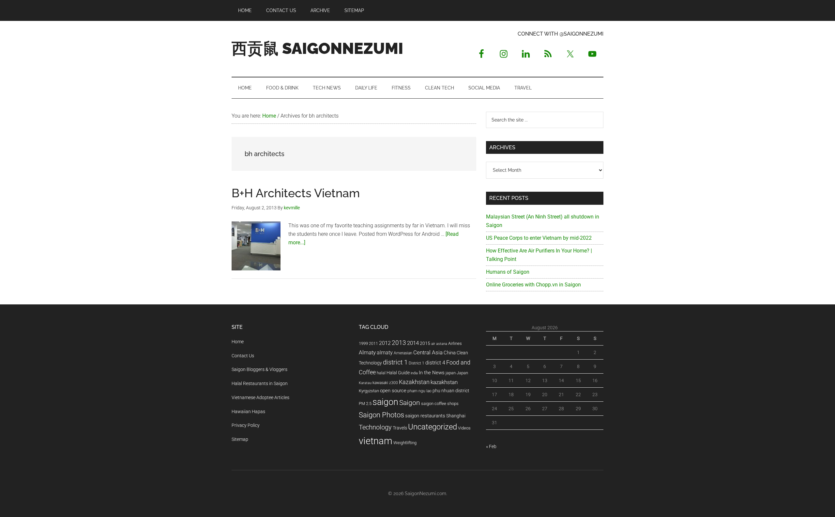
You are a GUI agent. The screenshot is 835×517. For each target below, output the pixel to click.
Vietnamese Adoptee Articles (260, 397)
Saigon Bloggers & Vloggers (259, 369)
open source (393, 391)
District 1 (416, 363)
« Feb (491, 446)
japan (451, 372)
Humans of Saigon (507, 272)
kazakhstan (444, 382)
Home (238, 341)
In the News (432, 373)
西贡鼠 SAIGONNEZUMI (317, 48)
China (450, 353)
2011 (373, 343)
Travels (400, 427)
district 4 (435, 363)
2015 (425, 343)
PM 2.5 (365, 403)
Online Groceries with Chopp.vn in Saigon (533, 285)
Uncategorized (432, 426)
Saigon (409, 402)
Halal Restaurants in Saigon (260, 383)
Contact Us (243, 355)
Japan (462, 372)
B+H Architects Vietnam (296, 193)
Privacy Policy (246, 425)
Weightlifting (405, 442)
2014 (413, 343)
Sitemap (240, 439)
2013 (399, 343)
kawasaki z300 (385, 382)
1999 (363, 343)
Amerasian (403, 353)
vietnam (375, 440)
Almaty (367, 352)
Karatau (365, 383)
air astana (439, 344)
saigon (385, 402)
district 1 (395, 362)
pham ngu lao (419, 391)
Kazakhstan (414, 382)
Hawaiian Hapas (248, 411)
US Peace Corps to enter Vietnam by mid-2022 (539, 238)
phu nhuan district (451, 390)
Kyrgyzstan (369, 390)
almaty (385, 352)
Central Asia (428, 352)
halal (381, 372)
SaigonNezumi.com (425, 493)
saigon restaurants (425, 416)
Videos (464, 428)
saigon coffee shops (440, 403)
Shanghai (455, 416)
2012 (385, 343)
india (414, 373)
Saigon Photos (381, 415)
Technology (375, 427)
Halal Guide (398, 372)
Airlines (455, 343)
